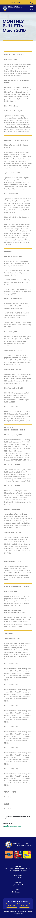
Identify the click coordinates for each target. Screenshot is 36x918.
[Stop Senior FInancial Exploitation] (27, 854)
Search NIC (24, 905)
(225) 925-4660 (18, 878)
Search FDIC (12, 905)
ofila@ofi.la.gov (15, 892)
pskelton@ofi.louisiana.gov (13, 826)
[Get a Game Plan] (9, 854)
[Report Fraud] (18, 854)
